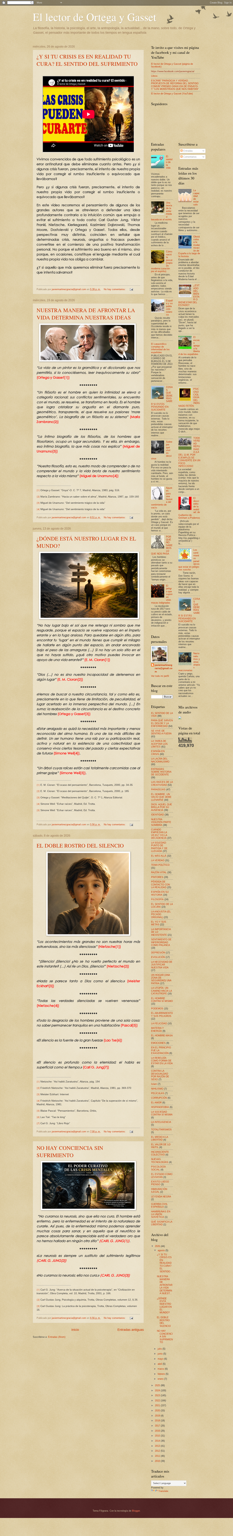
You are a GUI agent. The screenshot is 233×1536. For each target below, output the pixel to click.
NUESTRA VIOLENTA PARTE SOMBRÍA (161, 822)
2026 (158, 1246)
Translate (163, 1491)
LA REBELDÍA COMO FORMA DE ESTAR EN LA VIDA (162, 1061)
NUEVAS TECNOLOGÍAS (159, 1160)
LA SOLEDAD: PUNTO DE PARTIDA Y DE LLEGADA (159, 846)
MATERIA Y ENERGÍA (157, 1029)
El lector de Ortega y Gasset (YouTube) (172, 93)
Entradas (188, 150)
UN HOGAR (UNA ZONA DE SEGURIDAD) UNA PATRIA (161, 979)
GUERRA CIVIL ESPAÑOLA (159, 1205)
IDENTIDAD (157, 814)
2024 (158, 1390)
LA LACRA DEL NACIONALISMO (160, 760)
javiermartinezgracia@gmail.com (163, 668)
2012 (158, 1450)
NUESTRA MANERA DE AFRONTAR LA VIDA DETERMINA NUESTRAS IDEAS (86, 313)
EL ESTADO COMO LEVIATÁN (161, 1175)
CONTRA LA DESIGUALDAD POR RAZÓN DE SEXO (160, 1075)
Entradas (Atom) (56, 1337)
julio (160, 1348)
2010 (158, 1461)
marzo (161, 1368)
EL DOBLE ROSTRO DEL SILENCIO (80, 845)
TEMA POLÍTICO (160, 865)
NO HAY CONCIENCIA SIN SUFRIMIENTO (70, 1151)
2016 (158, 1430)
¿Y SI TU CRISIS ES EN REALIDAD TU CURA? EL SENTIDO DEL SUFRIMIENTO (87, 60)
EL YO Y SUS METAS (158, 923)
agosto (161, 1250)
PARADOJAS (158, 789)
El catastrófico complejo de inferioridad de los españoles (160, 348)
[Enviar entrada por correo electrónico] (131, 289)
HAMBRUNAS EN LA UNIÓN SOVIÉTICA (160, 1214)
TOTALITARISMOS (161, 1129)
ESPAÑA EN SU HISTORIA (160, 893)
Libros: (154, 76)
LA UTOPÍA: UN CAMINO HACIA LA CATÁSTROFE (161, 991)
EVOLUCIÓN (158, 957)
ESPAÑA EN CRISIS (158, 752)
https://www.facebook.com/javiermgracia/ (172, 71)
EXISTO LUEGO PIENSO (160, 1183)
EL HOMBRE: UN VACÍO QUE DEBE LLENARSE (161, 797)
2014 (158, 1440)
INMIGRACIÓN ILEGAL (159, 1190)
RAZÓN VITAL (159, 872)
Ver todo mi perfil (160, 676)
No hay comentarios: (115, 289)
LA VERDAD (157, 860)
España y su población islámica (169, 307)
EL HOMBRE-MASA (162, 1035)
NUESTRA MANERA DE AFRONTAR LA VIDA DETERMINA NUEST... (164, 1285)
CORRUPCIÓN (159, 1097)
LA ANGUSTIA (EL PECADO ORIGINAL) (161, 914)
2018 (158, 1420)
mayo (161, 1358)
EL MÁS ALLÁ (158, 855)
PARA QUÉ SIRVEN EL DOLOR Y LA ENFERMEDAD (162, 723)
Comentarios (190, 156)
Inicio (75, 1330)
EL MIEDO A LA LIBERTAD (159, 1138)
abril (160, 1364)
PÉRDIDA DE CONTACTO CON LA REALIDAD (160, 884)
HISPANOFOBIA (160, 1107)
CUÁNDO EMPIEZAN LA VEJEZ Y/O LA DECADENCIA (159, 833)
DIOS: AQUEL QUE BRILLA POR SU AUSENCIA (161, 807)
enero (161, 1378)
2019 (158, 1415)
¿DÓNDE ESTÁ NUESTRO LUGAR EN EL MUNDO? (164, 1305)
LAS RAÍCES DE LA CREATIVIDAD (162, 783)
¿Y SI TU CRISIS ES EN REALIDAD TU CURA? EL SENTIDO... (164, 1263)
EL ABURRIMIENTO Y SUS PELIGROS (162, 1014)
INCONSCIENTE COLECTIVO (160, 1153)
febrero (162, 1374)
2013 (158, 1446)
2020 (158, 1410)
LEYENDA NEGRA (161, 1196)
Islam (154, 1084)
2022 (158, 1400)
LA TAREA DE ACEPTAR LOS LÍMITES (159, 744)
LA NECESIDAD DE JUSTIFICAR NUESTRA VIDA (161, 965)
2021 (158, 1405)
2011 (158, 1456)
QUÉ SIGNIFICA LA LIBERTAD (161, 1223)
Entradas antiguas (130, 1330)
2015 (158, 1435)
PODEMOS (157, 1008)
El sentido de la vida (169, 162)
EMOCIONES (158, 1043)
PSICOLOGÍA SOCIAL (158, 1168)
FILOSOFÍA (157, 899)
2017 (158, 1425)
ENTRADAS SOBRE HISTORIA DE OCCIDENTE (161, 772)
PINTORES (157, 877)
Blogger (136, 1510)
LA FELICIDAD (159, 1023)
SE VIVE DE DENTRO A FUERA (161, 732)
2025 (158, 1385)
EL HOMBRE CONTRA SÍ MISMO (162, 999)
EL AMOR (156, 1102)
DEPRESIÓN (158, 952)
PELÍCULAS (157, 1093)
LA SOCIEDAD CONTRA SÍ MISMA (162, 1113)
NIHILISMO (157, 1088)
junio (160, 1353)
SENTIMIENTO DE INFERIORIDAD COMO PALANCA (161, 942)
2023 (158, 1395)
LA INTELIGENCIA (161, 1122)
